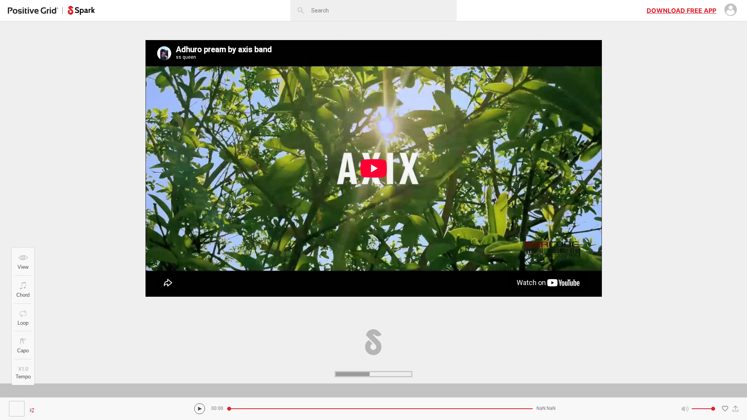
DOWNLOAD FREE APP (681, 10)
